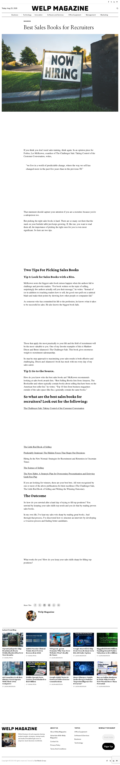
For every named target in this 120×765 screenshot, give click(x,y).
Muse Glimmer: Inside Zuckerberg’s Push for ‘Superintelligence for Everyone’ (83, 680)
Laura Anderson (57, 658)
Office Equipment (80, 732)
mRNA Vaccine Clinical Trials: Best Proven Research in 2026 (35, 651)
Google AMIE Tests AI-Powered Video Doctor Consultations (59, 679)
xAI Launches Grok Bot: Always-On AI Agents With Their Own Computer (12, 680)
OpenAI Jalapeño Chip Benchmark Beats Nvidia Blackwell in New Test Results (12, 652)
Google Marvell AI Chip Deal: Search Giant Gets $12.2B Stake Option (83, 651)
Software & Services (81, 735)
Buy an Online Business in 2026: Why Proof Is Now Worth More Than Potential (107, 680)
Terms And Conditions (58, 749)
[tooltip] (108, 2)
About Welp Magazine (58, 732)
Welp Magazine (46, 612)
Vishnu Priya (8, 658)
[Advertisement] (60, 131)
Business (27, 21)
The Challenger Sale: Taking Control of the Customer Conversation (54, 408)
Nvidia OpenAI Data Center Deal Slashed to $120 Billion (36, 679)
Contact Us (54, 741)
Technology (78, 743)
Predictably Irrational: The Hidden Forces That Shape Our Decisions (54, 452)
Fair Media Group (40, 761)
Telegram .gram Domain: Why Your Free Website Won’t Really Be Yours (60, 652)
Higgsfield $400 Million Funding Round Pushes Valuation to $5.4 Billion (107, 651)
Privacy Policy (55, 745)
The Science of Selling (34, 467)
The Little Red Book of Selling (38, 446)
